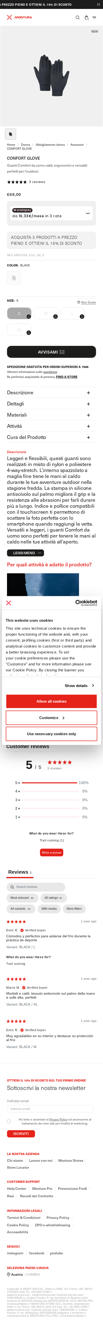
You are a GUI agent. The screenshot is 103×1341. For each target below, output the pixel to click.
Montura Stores (70, 1160)
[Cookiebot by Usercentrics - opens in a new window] (75, 603)
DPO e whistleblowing (52, 1225)
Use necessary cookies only (51, 734)
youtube (56, 1253)
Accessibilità (17, 1232)
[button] (77, 17)
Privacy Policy (58, 1119)
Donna (25, 144)
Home (11, 144)
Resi (10, 1196)
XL (24, 330)
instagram (15, 1253)
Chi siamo (15, 1160)
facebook (36, 1253)
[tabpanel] (51, 967)
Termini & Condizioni (23, 1217)
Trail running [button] (16, 964)
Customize (48, 717)
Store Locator (18, 1167)
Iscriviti (21, 1133)
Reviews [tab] (20, 872)
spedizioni (50, 371)
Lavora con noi (40, 1160)
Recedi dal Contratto (36, 1196)
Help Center (16, 1188)
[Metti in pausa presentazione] (98, 4)
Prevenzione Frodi (72, 1188)
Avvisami (48, 352)
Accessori (77, 144)
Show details (76, 685)
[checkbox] (49, 909)
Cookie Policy (18, 1225)
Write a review (51, 852)
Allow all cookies (51, 701)
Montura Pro (42, 1188)
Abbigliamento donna (50, 144)
